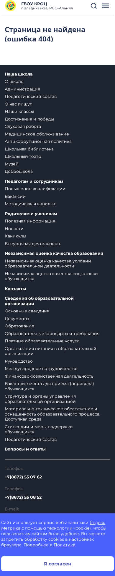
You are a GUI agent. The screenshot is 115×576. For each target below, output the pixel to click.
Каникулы (15, 236)
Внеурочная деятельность (33, 243)
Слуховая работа (23, 126)
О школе (14, 81)
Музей (12, 164)
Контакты (15, 288)
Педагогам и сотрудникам (34, 181)
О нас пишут (18, 104)
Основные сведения (27, 311)
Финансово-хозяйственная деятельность (49, 376)
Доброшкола (19, 171)
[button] (93, 5)
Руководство (19, 361)
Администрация (22, 89)
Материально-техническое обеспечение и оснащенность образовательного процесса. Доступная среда (52, 414)
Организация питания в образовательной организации (50, 351)
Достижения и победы (29, 119)
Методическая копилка (30, 203)
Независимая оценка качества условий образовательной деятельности (48, 263)
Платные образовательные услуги (42, 341)
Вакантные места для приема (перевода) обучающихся (49, 386)
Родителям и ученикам (31, 213)
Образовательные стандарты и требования (52, 333)
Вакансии (15, 196)
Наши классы (19, 111)
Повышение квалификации (35, 188)
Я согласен (57, 564)
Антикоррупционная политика (38, 141)
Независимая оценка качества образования (54, 253)
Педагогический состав (31, 96)
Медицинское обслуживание (37, 134)
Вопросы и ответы (25, 449)
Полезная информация (30, 221)
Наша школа (18, 74)
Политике (64, 544)
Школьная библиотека (29, 149)
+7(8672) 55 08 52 (23, 497)
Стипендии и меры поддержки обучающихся (39, 429)
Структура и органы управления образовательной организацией (40, 399)
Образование (19, 326)
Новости (14, 228)
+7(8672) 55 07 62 (23, 477)
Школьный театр (23, 156)
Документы (17, 318)
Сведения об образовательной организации (39, 301)
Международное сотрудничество (41, 368)
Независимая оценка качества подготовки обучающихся (51, 276)
